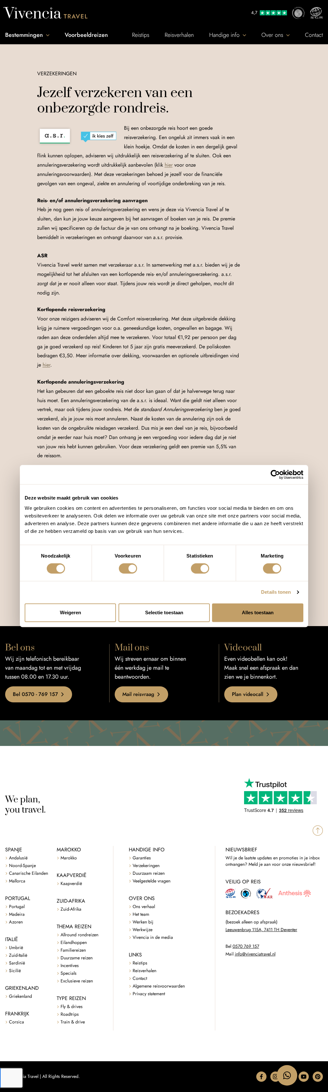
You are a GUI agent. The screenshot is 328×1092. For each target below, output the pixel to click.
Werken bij (143, 922)
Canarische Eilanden (28, 873)
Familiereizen (73, 950)
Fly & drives (72, 1007)
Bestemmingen (24, 35)
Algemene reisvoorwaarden (159, 986)
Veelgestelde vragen (151, 881)
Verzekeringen (146, 866)
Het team (141, 914)
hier (169, 165)
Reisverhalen (179, 35)
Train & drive (73, 1022)
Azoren (16, 922)
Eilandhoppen (74, 942)
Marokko (69, 858)
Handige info (224, 35)
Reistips (140, 35)
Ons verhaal (144, 907)
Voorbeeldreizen (86, 35)
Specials (69, 973)
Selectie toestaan (164, 612)
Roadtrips (70, 1014)
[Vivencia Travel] (45, 13)
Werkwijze (142, 930)
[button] (261, 1076)
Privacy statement (149, 994)
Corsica (16, 1022)
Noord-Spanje (22, 866)
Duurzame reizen (77, 958)
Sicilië (15, 971)
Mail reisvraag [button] (138, 694)
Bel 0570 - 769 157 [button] (35, 694)
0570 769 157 (246, 946)
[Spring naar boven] (318, 830)
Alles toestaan (258, 612)
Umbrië (16, 948)
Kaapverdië (71, 884)
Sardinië (17, 963)
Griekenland (20, 996)
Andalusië (18, 858)
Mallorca (17, 881)
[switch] (128, 568)
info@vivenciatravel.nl (255, 954)
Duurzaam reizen (149, 873)
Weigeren (70, 612)
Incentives (70, 966)
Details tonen (276, 592)
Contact (314, 35)
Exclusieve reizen (77, 981)
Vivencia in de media (153, 937)
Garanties (142, 858)
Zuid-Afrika (71, 909)
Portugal (17, 907)
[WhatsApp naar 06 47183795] (287, 1075)
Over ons (272, 35)
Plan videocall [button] (247, 694)
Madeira (17, 914)
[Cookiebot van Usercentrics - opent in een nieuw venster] (275, 474)
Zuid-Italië (18, 955)
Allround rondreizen (79, 935)
